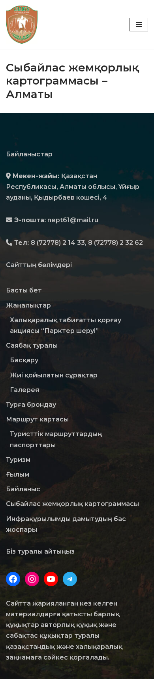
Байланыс (23, 489)
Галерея (24, 390)
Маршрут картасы (37, 419)
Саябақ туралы (32, 345)
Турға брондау (31, 404)
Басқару (24, 360)
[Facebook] (13, 579)
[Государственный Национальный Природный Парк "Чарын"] (23, 25)
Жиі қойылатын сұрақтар (54, 375)
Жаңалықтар (28, 305)
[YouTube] (51, 579)
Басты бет (24, 290)
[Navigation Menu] (139, 24)
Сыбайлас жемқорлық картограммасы (72, 504)
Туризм (18, 460)
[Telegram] (70, 579)
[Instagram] (32, 579)
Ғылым (17, 474)
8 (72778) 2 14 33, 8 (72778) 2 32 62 (87, 242)
